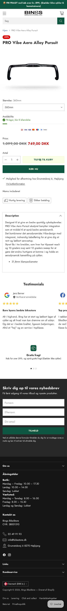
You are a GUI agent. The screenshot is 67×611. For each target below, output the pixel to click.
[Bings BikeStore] (33, 13)
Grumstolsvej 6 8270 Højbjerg (24, 546)
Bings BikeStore (28, 589)
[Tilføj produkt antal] (17, 159)
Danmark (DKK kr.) (16, 583)
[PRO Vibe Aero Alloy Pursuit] (33, 71)
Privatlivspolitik (18, 604)
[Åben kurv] (61, 13)
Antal (5, 153)
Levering (15, 598)
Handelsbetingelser (48, 598)
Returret (6, 604)
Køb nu (33, 169)
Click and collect (29, 598)
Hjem (5, 30)
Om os (6, 598)
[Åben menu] (4, 13)
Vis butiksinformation (15, 183)
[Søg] (60, 21)
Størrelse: (12, 100)
